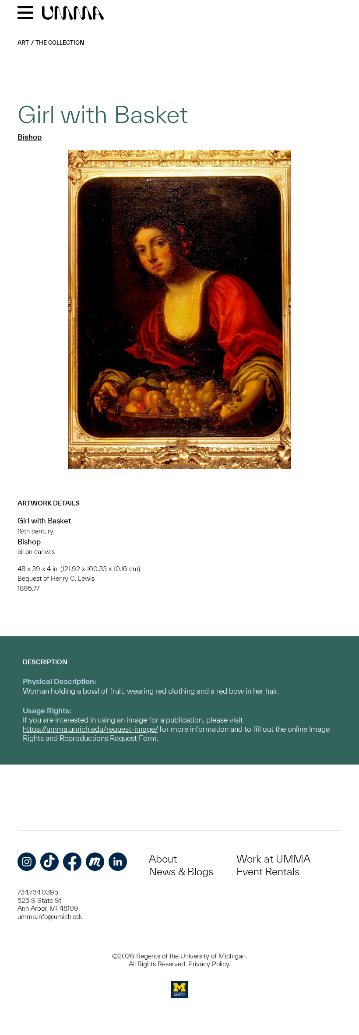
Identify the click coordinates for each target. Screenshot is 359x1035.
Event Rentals (267, 871)
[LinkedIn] (118, 862)
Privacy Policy (208, 964)
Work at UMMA (273, 859)
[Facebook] (72, 862)
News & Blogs (181, 871)
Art (23, 42)
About (163, 859)
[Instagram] (27, 862)
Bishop (30, 137)
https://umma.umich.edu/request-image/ (90, 729)
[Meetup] (95, 862)
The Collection (59, 42)
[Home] (73, 13)
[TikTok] (49, 862)
